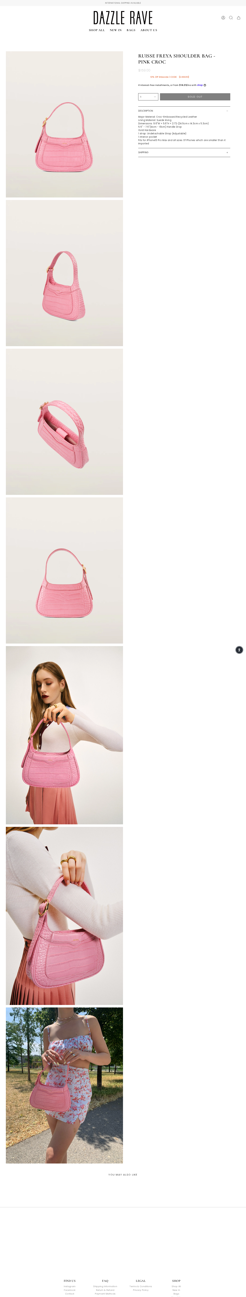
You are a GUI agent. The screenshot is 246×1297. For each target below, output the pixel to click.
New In (176, 1290)
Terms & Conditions (141, 1286)
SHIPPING (143, 152)
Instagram (69, 1286)
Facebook (69, 1290)
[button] (239, 650)
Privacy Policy (140, 1290)
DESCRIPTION (145, 110)
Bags (176, 1293)
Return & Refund (105, 1290)
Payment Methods (105, 1293)
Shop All (176, 1286)
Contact (69, 1293)
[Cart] (238, 18)
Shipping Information (105, 1286)
